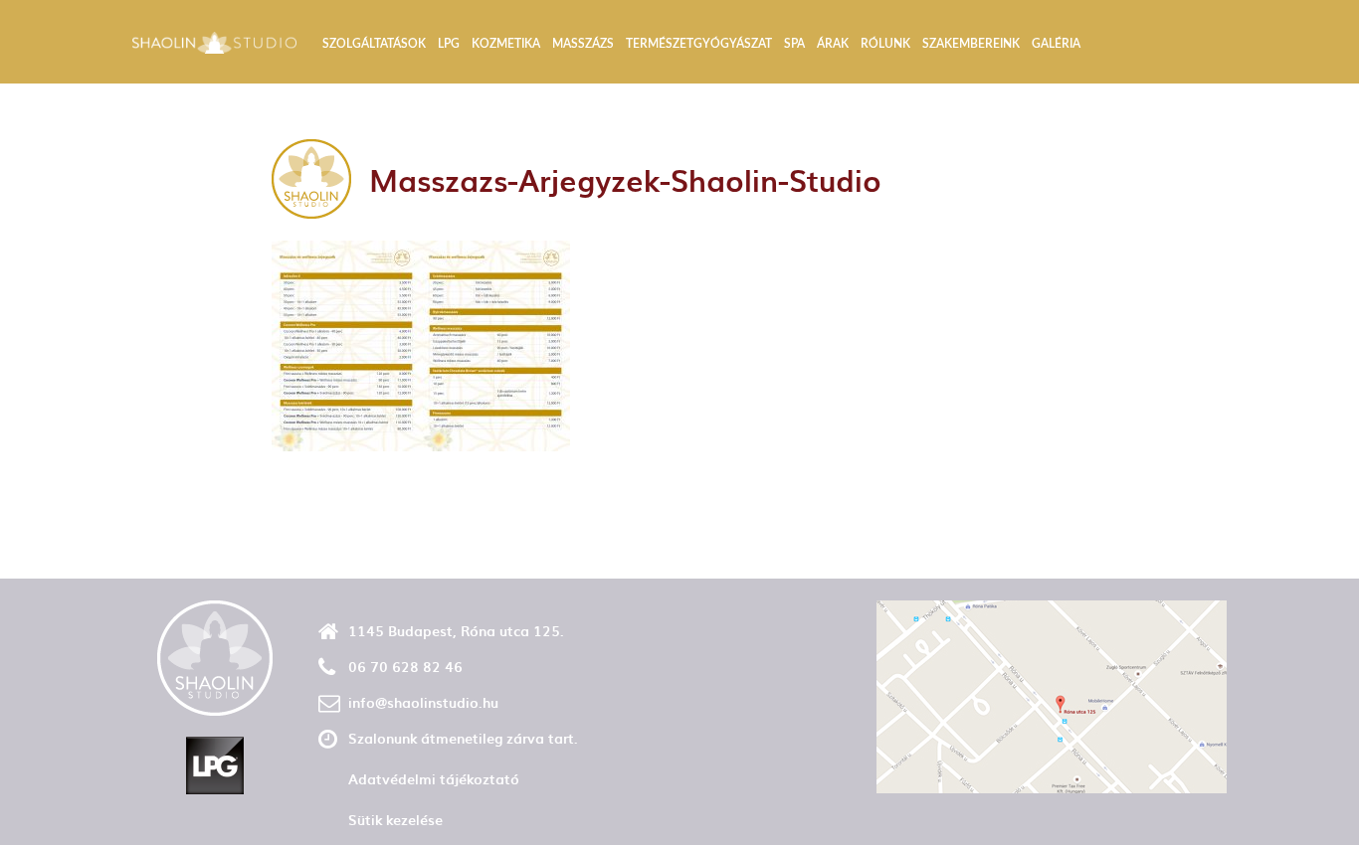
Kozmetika (506, 44)
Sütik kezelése (395, 819)
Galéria (1056, 44)
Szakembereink (971, 44)
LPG (449, 44)
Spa (794, 44)
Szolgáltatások (374, 44)
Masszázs (583, 44)
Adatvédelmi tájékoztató (433, 778)
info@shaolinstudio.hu (423, 702)
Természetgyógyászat (699, 44)
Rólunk (885, 44)
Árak (833, 44)
